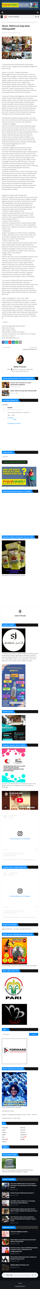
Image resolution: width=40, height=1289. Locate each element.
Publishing (10, 22)
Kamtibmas (23, 1135)
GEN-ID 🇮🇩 (5, 1139)
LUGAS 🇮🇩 (23, 1137)
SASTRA (4, 1142)
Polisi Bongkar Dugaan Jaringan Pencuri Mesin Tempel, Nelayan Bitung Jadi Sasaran (23, 1210)
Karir (3, 1137)
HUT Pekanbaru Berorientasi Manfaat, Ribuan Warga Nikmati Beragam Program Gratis (23, 1218)
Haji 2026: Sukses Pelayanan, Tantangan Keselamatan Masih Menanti (22, 1202)
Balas (9, 415)
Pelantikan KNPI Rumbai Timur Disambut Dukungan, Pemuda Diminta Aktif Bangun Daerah (23, 1185)
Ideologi (22, 1127)
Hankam (22, 1132)
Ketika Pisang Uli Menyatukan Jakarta (22, 1193)
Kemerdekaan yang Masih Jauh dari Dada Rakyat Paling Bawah (23, 1240)
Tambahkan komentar (14, 423)
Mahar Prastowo (7, 32)
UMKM (3, 1135)
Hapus (13, 415)
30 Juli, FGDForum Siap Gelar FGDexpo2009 (23, 391)
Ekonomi (22, 1130)
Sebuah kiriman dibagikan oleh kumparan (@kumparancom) (21, 917)
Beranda (4, 22)
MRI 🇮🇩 (22, 1139)
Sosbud (4, 1132)
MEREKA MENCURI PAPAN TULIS (19, 1265)
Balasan (11, 418)
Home (20, 1283)
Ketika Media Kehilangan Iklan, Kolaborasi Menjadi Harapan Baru (23, 1258)
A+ (24, 1286)
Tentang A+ (5, 1127)
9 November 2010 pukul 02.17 (16, 409)
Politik (3, 1130)
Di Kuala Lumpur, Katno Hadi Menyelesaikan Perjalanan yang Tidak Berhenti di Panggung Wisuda (24, 1249)
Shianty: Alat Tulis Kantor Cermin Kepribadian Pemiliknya (20, 383)
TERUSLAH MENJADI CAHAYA (18, 1231)
